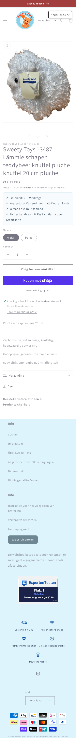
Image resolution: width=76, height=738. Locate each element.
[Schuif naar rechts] (47, 136)
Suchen (13, 434)
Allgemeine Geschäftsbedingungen (31, 462)
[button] (5, 20)
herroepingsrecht (19, 529)
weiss (11, 237)
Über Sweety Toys (19, 452)
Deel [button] (11, 386)
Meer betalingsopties (38, 290)
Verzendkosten (24, 187)
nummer (8, 246)
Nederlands (36, 700)
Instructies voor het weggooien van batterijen (31, 508)
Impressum (15, 443)
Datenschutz (16, 471)
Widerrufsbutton (23, 539)
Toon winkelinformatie (22, 312)
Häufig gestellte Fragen (23, 480)
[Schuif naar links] (29, 136)
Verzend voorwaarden (22, 520)
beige (29, 237)
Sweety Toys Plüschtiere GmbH (28, 736)
